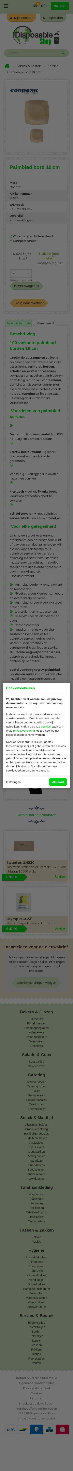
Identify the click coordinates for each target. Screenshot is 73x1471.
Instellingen (13, 782)
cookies (46, 726)
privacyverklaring (24, 730)
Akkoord (58, 782)
